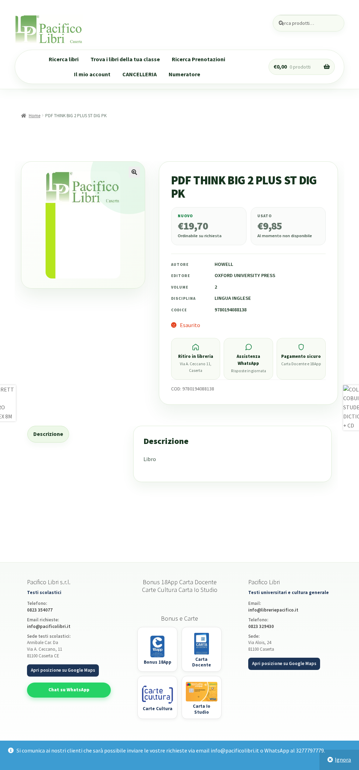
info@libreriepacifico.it (273, 610)
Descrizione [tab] (48, 433)
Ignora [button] (343, 759)
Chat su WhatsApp (68, 690)
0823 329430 (261, 626)
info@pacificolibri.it (48, 626)
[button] (134, 172)
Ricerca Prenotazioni (198, 59)
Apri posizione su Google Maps (63, 670)
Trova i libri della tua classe (125, 59)
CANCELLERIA (139, 74)
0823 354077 (40, 610)
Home (34, 116)
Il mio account (92, 74)
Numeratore (184, 74)
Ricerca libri (64, 59)
